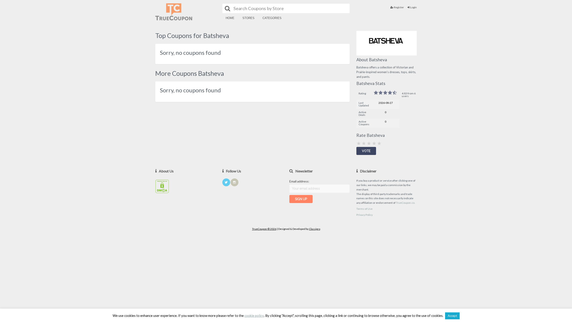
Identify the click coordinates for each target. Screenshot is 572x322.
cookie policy (254, 315)
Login (413, 7)
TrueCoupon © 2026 (264, 229)
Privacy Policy (364, 214)
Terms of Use (364, 208)
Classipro (314, 229)
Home (230, 18)
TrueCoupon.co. (405, 202)
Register (398, 7)
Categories (272, 18)
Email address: (299, 181)
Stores (248, 18)
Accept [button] (452, 316)
